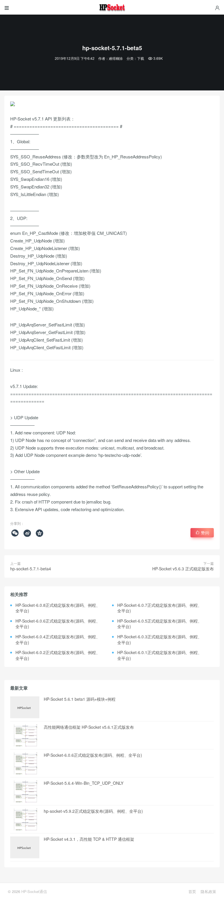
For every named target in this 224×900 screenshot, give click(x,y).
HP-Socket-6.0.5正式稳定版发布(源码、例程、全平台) (159, 624)
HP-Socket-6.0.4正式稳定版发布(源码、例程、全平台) (57, 639)
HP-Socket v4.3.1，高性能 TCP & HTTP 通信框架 (89, 839)
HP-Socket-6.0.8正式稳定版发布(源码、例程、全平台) (57, 608)
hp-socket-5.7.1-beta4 (30, 569)
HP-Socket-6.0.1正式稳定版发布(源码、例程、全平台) (159, 655)
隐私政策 (208, 891)
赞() (202, 532)
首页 (192, 891)
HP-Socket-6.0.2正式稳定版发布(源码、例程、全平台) (57, 655)
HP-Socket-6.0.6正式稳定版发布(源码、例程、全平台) (57, 624)
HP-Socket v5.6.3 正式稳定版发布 (183, 569)
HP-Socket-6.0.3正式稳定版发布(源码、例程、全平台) (159, 639)
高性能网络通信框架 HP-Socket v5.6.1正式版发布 (89, 727)
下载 (140, 58)
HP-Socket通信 (34, 891)
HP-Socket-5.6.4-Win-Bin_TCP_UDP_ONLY (83, 783)
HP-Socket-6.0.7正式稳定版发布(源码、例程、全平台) (159, 608)
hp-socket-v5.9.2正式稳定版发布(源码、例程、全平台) (93, 811)
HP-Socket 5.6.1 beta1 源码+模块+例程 (80, 699)
